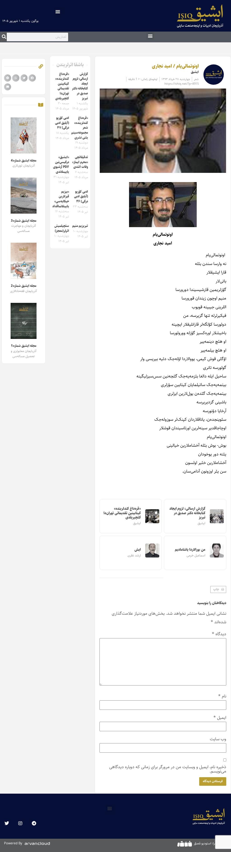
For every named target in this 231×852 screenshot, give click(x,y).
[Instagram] (20, 823)
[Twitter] (6, 823)
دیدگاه (219, 634)
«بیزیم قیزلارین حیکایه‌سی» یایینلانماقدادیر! (59, 199)
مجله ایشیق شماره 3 (23, 220)
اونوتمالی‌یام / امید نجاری (175, 66)
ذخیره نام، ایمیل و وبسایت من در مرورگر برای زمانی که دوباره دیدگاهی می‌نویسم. (167, 769)
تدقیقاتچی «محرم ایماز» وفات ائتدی (80, 162)
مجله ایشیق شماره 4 (23, 160)
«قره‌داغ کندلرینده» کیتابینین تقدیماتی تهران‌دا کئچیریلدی (122, 513)
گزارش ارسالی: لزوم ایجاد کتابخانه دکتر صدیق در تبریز (187, 513)
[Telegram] (33, 823)
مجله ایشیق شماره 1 (23, 345)
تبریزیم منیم (80, 226)
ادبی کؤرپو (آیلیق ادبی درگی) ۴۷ (62, 123)
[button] (58, 11)
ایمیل (219, 717)
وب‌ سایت (218, 739)
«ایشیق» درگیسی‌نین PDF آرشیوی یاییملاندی (61, 164)
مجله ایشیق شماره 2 (23, 285)
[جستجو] (4, 37)
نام (222, 696)
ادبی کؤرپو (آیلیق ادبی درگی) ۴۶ (81, 196)
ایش (137, 550)
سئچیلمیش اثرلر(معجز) (61, 228)
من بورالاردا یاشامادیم (190, 550)
